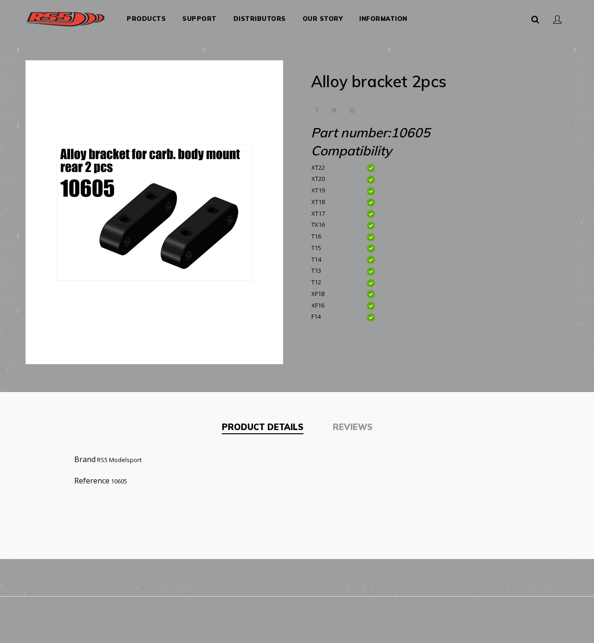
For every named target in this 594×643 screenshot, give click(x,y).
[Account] (557, 18)
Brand (85, 459)
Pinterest (352, 110)
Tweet (334, 110)
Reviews (353, 427)
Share (317, 110)
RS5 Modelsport (119, 460)
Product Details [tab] (262, 427)
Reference (92, 481)
